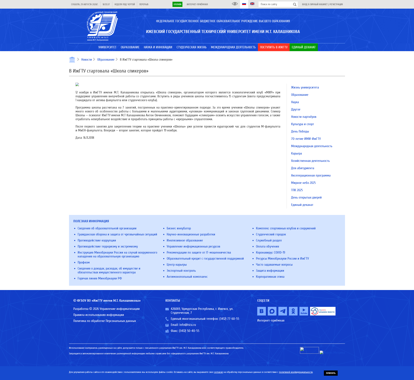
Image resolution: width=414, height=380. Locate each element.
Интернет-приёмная (197, 4)
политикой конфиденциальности (296, 372)
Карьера (296, 153)
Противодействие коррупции (97, 240)
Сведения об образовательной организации (107, 228)
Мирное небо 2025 (303, 183)
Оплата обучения (267, 246)
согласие (218, 372)
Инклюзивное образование (185, 240)
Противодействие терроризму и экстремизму (108, 246)
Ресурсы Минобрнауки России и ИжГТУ (282, 258)
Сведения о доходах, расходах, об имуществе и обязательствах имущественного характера (109, 270)
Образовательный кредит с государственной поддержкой (205, 258)
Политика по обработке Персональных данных (104, 321)
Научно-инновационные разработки (191, 234)
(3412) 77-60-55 (229, 319)
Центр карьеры (177, 264)
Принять (331, 373)
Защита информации (270, 271)
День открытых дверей (306, 197)
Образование (105, 59)
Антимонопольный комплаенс (187, 277)
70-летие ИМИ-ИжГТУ (306, 139)
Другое (295, 109)
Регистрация (336, 4)
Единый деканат (302, 205)
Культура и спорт (302, 124)
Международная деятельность (311, 146)
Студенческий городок (271, 234)
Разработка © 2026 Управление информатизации (106, 309)
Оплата (177, 4)
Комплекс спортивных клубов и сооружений (286, 228)
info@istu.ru (187, 325)
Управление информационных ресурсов (193, 246)
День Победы (300, 131)
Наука (295, 102)
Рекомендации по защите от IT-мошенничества (199, 252)
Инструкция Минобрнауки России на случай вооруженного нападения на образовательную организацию (117, 254)
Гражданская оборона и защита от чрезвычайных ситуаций (117, 234)
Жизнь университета (305, 87)
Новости (86, 59)
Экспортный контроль (181, 271)
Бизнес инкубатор (179, 228)
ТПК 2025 (297, 190)
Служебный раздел (269, 240)
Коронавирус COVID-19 (270, 252)
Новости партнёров (303, 117)
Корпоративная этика (270, 277)
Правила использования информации (98, 315)
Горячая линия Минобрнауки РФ (100, 278)
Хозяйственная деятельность (310, 161)
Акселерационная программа (311, 175)
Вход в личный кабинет (315, 4)
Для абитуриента (302, 168)
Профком (84, 262)
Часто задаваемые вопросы (274, 264)
